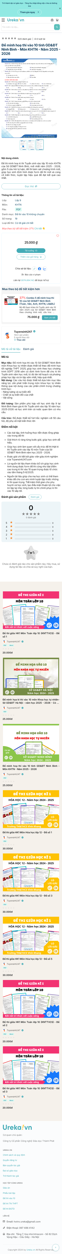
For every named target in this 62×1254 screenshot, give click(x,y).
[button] (23, 145)
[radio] (3, 649)
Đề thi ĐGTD (9, 1208)
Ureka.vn (31, 1249)
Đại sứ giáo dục (10, 1170)
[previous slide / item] (3, 98)
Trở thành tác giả (11, 1176)
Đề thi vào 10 (9, 1198)
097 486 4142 (27, 1227)
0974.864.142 (27, 280)
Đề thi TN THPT (10, 1203)
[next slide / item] (55, 98)
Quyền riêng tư (10, 1160)
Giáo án (6, 1188)
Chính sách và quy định (14, 1155)
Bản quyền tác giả (11, 1165)
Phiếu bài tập (9, 1193)
